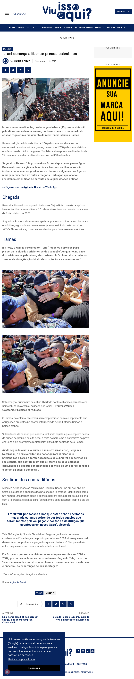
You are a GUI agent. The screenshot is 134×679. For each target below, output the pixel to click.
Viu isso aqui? (22, 60)
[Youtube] (92, 651)
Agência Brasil (18, 582)
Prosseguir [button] (34, 668)
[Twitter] (13, 70)
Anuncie (69, 664)
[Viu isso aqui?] (6, 61)
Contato (82, 664)
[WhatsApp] (28, 70)
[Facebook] (5, 70)
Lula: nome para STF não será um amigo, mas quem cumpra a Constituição (20, 620)
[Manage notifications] (7, 671)
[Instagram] (83, 651)
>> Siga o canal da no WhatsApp (29, 187)
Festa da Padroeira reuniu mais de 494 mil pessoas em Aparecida (70, 618)
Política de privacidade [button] (21, 659)
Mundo (7, 49)
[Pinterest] (20, 70)
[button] (19, 13)
